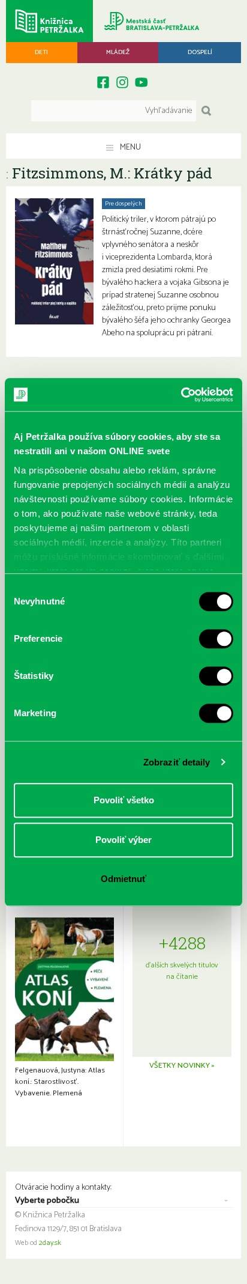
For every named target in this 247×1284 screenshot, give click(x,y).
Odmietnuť (123, 879)
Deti (41, 52)
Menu (129, 147)
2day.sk (50, 1243)
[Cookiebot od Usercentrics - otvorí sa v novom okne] (180, 395)
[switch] (216, 638)
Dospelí (200, 52)
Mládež (117, 52)
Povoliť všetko (124, 800)
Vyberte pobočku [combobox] (47, 1201)
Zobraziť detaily (176, 762)
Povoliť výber (123, 840)
